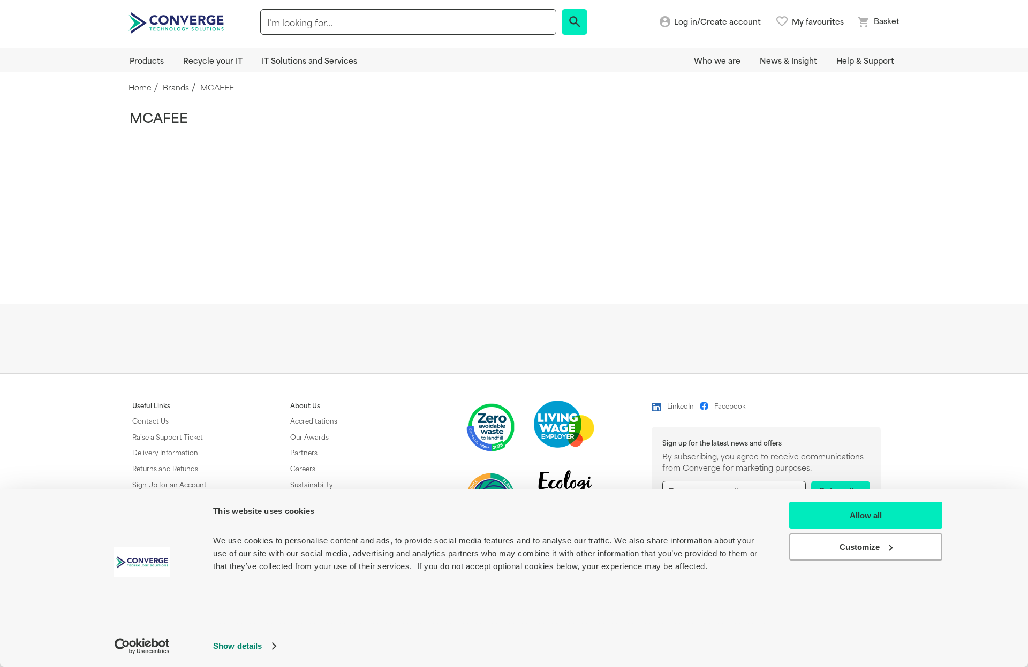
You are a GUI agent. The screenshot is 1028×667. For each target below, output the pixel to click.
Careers (302, 468)
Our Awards (309, 436)
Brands (176, 87)
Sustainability (311, 484)
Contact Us (150, 420)
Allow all (866, 515)
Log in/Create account (717, 21)
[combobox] (408, 22)
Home (140, 87)
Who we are (717, 60)
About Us (305, 405)
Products (147, 60)
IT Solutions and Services (309, 60)
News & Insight (788, 60)
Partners (304, 452)
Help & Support (865, 60)
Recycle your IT (213, 60)
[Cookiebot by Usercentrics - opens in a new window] (142, 646)
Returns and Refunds (165, 468)
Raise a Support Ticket (167, 436)
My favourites (818, 21)
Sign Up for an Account (169, 484)
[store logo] (177, 22)
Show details (237, 645)
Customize (860, 546)
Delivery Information (165, 452)
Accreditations (313, 420)
